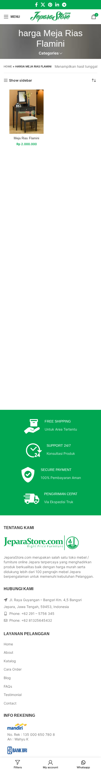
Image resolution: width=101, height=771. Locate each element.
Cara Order (13, 669)
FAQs (8, 686)
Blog (7, 678)
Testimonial (13, 695)
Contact (10, 703)
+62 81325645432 (36, 620)
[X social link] (43, 4)
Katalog (10, 661)
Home (8, 66)
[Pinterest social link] (50, 4)
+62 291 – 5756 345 (37, 613)
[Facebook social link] (36, 4)
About (8, 652)
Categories (49, 53)
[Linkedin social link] (57, 4)
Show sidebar (20, 80)
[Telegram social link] (64, 4)
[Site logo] (50, 16)
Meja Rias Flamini (26, 138)
